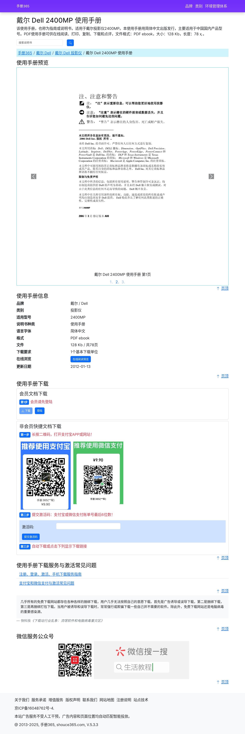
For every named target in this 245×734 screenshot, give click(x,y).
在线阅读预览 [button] (81, 359)
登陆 (39, 410)
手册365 (22, 6)
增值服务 (55, 700)
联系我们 (89, 700)
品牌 (188, 6)
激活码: (28, 527)
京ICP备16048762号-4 (33, 708)
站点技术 (141, 700)
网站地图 (107, 700)
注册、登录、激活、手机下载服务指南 (50, 574)
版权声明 (73, 700)
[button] (33, 176)
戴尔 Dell (43, 53)
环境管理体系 (216, 6)
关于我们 (21, 700)
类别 (198, 6)
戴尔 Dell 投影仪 (68, 53)
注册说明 (123, 700)
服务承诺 (39, 700)
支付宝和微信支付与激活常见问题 (46, 583)
